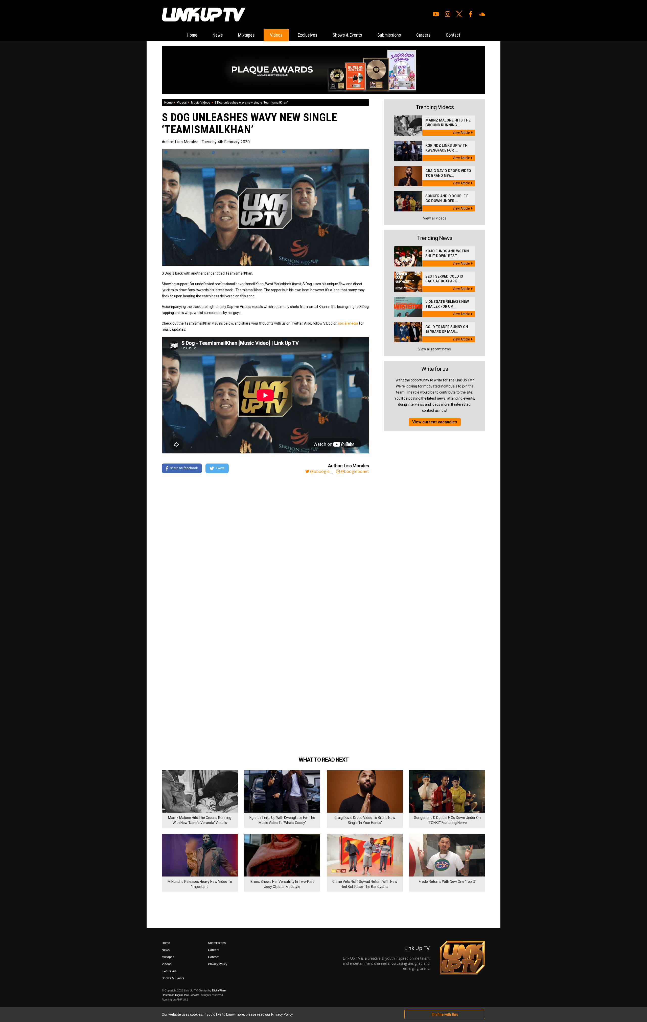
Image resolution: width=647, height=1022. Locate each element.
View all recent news (434, 349)
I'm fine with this (445, 1014)
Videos (276, 35)
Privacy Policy (217, 964)
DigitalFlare (219, 990)
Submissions (389, 35)
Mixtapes (246, 35)
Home (192, 35)
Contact (453, 35)
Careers (423, 35)
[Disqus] (265, 546)
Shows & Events (347, 35)
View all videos (434, 218)
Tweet (220, 468)
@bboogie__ (321, 471)
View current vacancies (434, 422)
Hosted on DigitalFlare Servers (180, 994)
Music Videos (200, 102)
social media (348, 323)
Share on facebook (184, 468)
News (218, 35)
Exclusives (307, 35)
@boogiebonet (354, 471)
